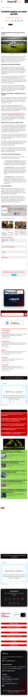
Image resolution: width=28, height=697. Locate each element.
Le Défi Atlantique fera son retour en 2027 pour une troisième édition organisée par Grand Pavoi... (16, 455)
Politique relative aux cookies (14, 636)
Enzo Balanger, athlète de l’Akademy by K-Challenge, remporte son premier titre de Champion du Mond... (16, 494)
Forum (2, 508)
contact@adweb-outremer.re (11, 679)
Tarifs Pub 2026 (14, 632)
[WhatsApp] (9, 603)
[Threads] (22, 599)
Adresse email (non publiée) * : (8, 246)
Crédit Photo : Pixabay (14, 53)
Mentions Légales (14, 623)
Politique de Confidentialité (14, 627)
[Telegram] (14, 603)
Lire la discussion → (6, 338)
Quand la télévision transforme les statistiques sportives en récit (7, 233)
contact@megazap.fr (9, 660)
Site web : (4, 252)
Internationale (9, 7)
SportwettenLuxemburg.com (15, 114)
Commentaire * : (5, 257)
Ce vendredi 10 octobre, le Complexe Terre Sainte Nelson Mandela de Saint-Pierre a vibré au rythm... (17, 483)
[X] (14, 599)
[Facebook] (5, 599)
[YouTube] (18, 599)
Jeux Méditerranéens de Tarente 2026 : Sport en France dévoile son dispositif (13, 429)
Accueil (2, 7)
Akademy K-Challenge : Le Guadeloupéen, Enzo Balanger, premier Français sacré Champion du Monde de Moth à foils (14, 491)
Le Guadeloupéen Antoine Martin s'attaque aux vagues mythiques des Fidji (14, 471)
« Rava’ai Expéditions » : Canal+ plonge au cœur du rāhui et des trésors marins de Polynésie (13, 433)
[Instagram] (9, 599)
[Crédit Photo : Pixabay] (14, 36)
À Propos (14, 641)
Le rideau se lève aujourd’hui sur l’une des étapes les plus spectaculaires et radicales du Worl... (17, 474)
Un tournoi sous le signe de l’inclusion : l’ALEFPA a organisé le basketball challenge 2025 (14, 481)
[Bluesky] (18, 603)
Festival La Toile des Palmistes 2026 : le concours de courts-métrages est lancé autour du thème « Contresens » (14, 414)
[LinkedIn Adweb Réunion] (3, 685)
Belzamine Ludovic (6, 206)
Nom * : (3, 241)
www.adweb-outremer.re (10, 683)
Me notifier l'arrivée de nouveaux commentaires (13, 272)
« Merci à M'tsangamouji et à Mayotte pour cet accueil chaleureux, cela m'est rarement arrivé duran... (17, 465)
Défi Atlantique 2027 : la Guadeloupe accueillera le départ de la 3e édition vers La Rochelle (13, 452)
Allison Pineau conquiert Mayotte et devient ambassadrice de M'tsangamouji (13, 462)
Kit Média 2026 (14, 645)
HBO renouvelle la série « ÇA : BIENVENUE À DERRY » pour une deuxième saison (20, 233)
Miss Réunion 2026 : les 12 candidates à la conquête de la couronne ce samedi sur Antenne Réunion (13, 424)
